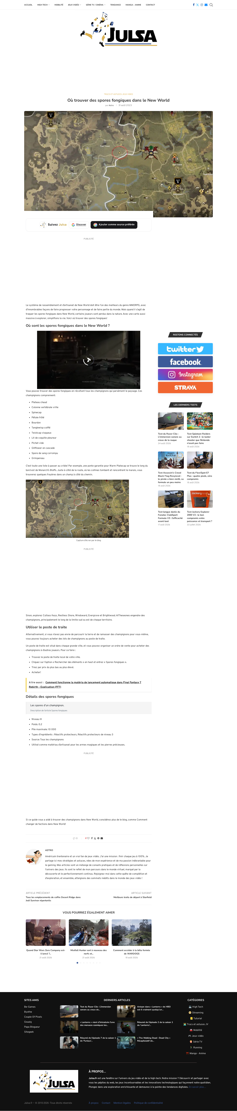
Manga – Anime (133, 5)
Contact (150, 5)
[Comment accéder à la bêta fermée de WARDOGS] (132, 932)
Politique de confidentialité (148, 1102)
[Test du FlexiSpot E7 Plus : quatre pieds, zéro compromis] (200, 460)
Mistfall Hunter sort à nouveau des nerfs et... (88, 952)
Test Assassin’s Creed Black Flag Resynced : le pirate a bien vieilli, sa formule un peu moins (171, 477)
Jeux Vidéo (73, 5)
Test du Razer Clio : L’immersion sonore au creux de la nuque (170, 437)
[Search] (211, 5)
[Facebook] (193, 5)
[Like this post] (88, 838)
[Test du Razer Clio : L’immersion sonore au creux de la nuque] (171, 421)
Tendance (115, 5)
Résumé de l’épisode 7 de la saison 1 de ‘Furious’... (98, 1039)
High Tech (42, 5)
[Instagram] (202, 5)
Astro (111, 105)
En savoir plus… (197, 1087)
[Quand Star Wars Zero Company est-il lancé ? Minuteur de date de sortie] (46, 932)
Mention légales (122, 1102)
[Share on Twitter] (95, 838)
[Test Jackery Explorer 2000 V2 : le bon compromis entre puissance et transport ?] (200, 499)
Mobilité (58, 5)
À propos (94, 1102)
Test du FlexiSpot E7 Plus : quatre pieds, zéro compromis (199, 476)
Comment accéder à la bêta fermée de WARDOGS (131, 952)
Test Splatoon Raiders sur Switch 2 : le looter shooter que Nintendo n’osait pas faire (199, 438)
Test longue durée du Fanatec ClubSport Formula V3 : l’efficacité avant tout (170, 516)
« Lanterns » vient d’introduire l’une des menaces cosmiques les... (97, 1024)
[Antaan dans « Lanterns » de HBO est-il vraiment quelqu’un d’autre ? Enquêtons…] (126, 1011)
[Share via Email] (102, 838)
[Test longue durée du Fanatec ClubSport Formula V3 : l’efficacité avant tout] (171, 499)
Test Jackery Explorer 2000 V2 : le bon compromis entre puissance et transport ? (199, 516)
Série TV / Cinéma (94, 5)
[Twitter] (197, 5)
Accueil (28, 5)
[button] (30, 941)
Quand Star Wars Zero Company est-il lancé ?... (45, 952)
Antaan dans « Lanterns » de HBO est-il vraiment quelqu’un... (154, 1008)
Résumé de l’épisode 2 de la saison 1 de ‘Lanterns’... (155, 1024)
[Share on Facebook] (92, 838)
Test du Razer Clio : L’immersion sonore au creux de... (95, 1008)
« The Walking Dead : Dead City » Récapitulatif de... (153, 1039)
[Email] (206, 5)
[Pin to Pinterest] (98, 838)
